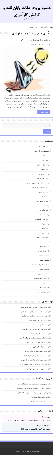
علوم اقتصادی (44, 246)
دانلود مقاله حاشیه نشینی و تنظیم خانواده (38, 351)
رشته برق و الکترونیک (42, 164)
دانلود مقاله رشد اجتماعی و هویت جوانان (38, 342)
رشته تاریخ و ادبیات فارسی (40, 174)
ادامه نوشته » (43, 112)
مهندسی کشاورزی (43, 273)
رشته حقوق (45, 196)
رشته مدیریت (44, 233)
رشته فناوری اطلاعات (42, 219)
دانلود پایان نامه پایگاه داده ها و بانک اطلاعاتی (32, 384)
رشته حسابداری (44, 192)
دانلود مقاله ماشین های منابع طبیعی (39, 320)
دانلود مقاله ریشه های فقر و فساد (40, 347)
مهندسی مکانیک (44, 287)
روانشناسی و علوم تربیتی (41, 237)
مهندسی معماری (43, 283)
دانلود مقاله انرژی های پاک (35, 40)
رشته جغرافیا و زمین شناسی (40, 187)
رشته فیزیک (45, 44)
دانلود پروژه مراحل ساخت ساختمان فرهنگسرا (36, 316)
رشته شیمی (45, 205)
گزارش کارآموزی (43, 251)
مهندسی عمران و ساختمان (40, 264)
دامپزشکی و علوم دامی (41, 151)
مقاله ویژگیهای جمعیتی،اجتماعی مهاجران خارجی (35, 338)
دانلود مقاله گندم (45, 325)
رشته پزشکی (45, 169)
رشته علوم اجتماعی (42, 214)
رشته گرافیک (45, 228)
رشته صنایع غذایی (43, 210)
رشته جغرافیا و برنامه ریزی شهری (38, 183)
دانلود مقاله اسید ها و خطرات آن (40, 333)
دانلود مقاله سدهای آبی (37, 397)
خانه (51, 27)
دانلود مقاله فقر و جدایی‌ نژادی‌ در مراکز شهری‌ (36, 360)
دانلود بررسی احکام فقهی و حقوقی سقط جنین (36, 311)
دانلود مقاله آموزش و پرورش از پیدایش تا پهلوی (36, 307)
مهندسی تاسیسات (43, 255)
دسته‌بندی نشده (44, 155)
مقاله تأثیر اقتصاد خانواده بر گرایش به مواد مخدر (35, 364)
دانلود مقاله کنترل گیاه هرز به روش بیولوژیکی (36, 329)
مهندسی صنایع (44, 260)
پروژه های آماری (43, 146)
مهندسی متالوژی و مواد (41, 278)
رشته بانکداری (44, 160)
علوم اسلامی (44, 242)
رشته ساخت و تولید (43, 201)
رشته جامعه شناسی (42, 178)
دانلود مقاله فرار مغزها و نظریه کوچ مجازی (37, 355)
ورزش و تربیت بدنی (42, 292)
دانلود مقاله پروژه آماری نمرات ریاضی (39, 369)
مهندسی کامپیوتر (43, 269)
